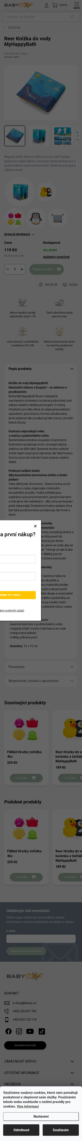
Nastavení (41, 1116)
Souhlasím (61, 1130)
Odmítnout (21, 1130)
